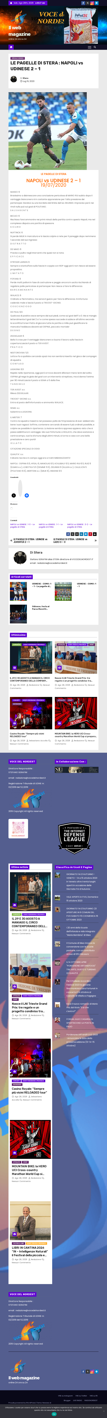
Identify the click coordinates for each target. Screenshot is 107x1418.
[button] (96, 47)
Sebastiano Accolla (38, 740)
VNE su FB (93, 1396)
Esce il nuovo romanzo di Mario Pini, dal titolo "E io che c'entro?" (82, 1007)
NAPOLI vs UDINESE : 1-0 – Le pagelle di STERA (22, 525)
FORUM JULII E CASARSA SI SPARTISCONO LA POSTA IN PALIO (80, 1023)
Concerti (16, 700)
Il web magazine (24, 1378)
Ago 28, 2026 (19, 685)
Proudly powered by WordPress (22, 1403)
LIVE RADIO (77, 1400)
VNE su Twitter (81, 1396)
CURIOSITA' (16, 645)
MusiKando (17, 704)
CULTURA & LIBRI (18, 1243)
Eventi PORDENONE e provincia (34, 645)
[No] (103, 1411)
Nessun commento (19, 744)
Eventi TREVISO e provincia (36, 1243)
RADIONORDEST (91, 1400)
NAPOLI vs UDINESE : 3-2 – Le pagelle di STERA (79, 525)
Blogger (67, 1400)
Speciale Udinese (17, 58)
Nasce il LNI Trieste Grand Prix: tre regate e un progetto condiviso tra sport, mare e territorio (73, 681)
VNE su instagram (65, 1396)
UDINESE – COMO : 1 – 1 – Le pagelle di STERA (41, 586)
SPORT (92, 645)
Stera (25, 78)
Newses (45, 1403)
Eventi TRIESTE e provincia (77, 645)
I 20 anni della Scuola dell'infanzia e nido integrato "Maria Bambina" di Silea (80, 931)
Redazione (34, 685)
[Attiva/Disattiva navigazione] (90, 47)
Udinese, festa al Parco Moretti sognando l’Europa (41, 609)
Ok (54, 1414)
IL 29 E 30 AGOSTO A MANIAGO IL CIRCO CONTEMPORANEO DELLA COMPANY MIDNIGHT (30, 681)
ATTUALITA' (61, 645)
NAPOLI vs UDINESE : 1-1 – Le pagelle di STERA (51, 525)
